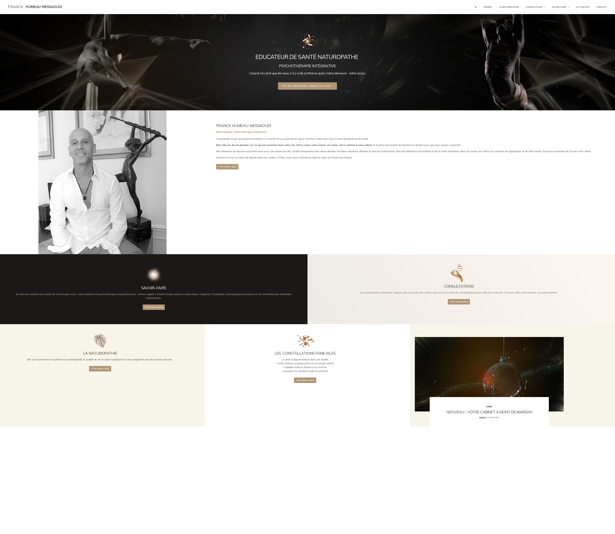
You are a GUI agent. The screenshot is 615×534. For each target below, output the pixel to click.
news (489, 406)
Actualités (582, 7)
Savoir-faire (559, 7)
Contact (601, 7)
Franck (488, 7)
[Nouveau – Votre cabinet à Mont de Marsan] (489, 374)
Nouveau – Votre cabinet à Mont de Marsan (489, 412)
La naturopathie (509, 7)
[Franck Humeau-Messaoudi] (35, 7)
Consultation (534, 7)
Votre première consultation (307, 86)
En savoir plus (228, 166)
